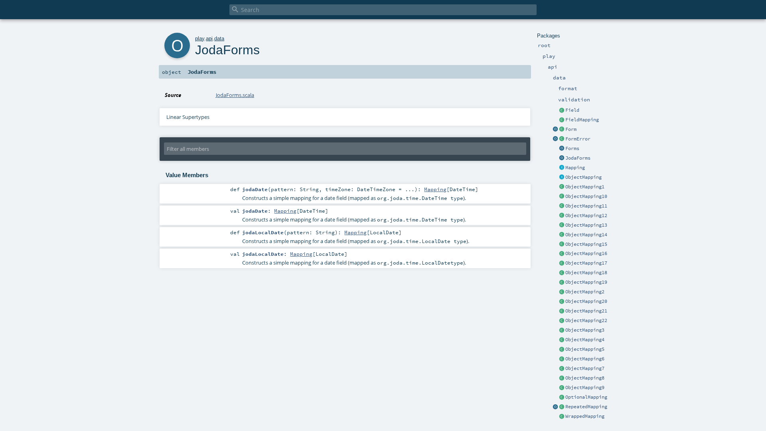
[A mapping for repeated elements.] (562, 407)
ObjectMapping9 (584, 387)
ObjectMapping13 (586, 225)
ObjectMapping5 (584, 349)
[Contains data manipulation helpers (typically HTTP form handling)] (562, 149)
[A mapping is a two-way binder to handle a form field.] (562, 168)
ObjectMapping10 (586, 196)
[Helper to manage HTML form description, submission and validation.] (562, 130)
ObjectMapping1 (584, 187)
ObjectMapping (583, 177)
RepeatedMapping (586, 406)
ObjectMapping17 (586, 263)
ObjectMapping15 (586, 244)
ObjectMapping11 (586, 206)
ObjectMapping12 (586, 215)
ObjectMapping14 (586, 234)
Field (572, 110)
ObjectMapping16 (586, 253)
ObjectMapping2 (584, 292)
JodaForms (577, 158)
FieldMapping (582, 120)
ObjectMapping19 (586, 282)
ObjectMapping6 (584, 359)
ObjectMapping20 (586, 301)
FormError (577, 139)
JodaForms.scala (235, 95)
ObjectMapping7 (584, 368)
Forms (572, 148)
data (219, 39)
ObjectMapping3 (584, 330)
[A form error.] (562, 139)
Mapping (575, 167)
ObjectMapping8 (584, 378)
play (199, 39)
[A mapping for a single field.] (562, 120)
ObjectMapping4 (584, 339)
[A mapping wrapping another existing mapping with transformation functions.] (562, 416)
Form (570, 129)
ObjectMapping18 (586, 272)
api (209, 39)
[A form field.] (562, 110)
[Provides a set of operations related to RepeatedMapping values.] (555, 407)
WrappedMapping (584, 416)
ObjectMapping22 (586, 320)
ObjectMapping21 (586, 311)
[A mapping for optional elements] (562, 397)
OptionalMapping (586, 397)
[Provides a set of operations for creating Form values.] (555, 130)
